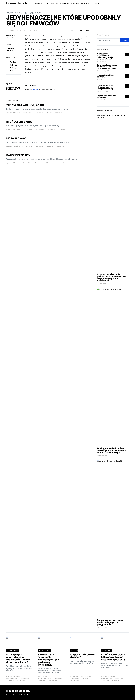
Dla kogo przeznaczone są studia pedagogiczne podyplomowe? (110, 622)
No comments (21, 30)
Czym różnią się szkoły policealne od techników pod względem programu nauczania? (111, 277)
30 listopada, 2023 (102, 455)
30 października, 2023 (104, 627)
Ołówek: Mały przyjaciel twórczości (106, 96)
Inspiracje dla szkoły (16, 3)
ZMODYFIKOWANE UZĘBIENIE (13, 89)
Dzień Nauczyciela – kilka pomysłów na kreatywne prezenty (105, 87)
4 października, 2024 (103, 71)
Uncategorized (106, 650)
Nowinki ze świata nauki (81, 3)
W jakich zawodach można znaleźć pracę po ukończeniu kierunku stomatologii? (111, 450)
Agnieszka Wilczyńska (10, 49)
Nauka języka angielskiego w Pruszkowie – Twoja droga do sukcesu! (105, 56)
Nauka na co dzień (41, 3)
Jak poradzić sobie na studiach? (105, 76)
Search (124, 40)
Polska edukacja (96, 3)
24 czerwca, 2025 (102, 61)
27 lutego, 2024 (101, 99)
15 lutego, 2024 (101, 283)
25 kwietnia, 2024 (102, 91)
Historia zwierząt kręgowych (23, 12)
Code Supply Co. (25, 694)
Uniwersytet (55, 3)
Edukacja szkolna (66, 3)
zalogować (35, 89)
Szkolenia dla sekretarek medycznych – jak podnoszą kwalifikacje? (107, 66)
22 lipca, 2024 (101, 79)
